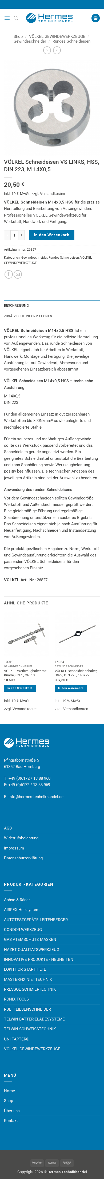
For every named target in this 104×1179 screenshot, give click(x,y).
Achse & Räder (17, 899)
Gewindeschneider (30, 41)
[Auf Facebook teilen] (9, 274)
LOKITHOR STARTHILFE (25, 969)
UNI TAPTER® (16, 1039)
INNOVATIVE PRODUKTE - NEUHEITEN (38, 959)
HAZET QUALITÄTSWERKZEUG (31, 949)
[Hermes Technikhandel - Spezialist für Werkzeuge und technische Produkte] (52, 18)
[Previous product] (57, 50)
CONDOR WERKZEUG (23, 929)
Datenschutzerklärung (23, 858)
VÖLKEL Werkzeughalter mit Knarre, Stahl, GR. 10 (25, 673)
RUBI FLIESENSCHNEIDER (27, 1009)
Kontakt (11, 1120)
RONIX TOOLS (16, 999)
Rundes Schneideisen (71, 41)
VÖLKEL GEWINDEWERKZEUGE (57, 36)
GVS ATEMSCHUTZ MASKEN (30, 939)
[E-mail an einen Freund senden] (18, 274)
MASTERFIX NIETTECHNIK (28, 979)
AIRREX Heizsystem (21, 909)
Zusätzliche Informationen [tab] (28, 316)
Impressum (14, 848)
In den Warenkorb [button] (20, 688)
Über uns (12, 1110)
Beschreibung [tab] (16, 305)
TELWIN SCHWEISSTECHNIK (30, 1029)
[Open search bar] (16, 18)
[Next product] (47, 50)
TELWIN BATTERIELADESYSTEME (34, 1019)
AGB (8, 828)
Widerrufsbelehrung (21, 838)
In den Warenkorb (51, 235)
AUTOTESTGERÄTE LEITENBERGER (36, 919)
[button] (7, 18)
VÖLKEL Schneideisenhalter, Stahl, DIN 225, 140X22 (76, 673)
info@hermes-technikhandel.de (36, 796)
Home (9, 1090)
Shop (18, 36)
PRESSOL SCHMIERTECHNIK (30, 989)
